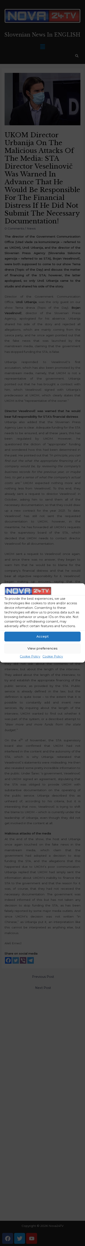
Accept (42, 636)
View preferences (42, 648)
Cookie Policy (30, 656)
